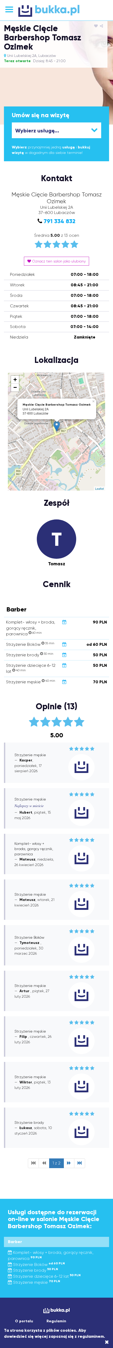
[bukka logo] (56, 1310)
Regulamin (56, 1321)
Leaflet (99, 488)
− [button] (15, 387)
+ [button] (15, 379)
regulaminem (91, 1336)
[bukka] (56, 11)
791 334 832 (59, 221)
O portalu (24, 1321)
